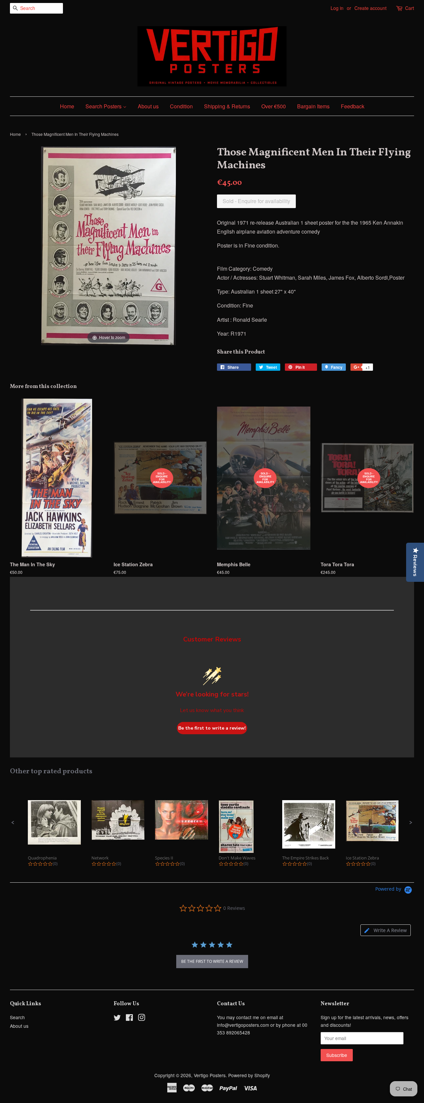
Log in (337, 8)
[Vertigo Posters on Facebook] (129, 1018)
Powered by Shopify (249, 1075)
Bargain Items (313, 106)
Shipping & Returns (227, 106)
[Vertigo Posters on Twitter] (117, 1018)
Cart (409, 8)
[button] (13, 823)
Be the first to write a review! (212, 728)
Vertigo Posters (210, 1075)
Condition (181, 106)
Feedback (352, 106)
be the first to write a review (212, 961)
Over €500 (273, 106)
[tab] (385, 930)
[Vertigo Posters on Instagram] (141, 1018)
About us (148, 106)
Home (67, 106)
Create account (370, 8)
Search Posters (104, 106)
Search (17, 1017)
